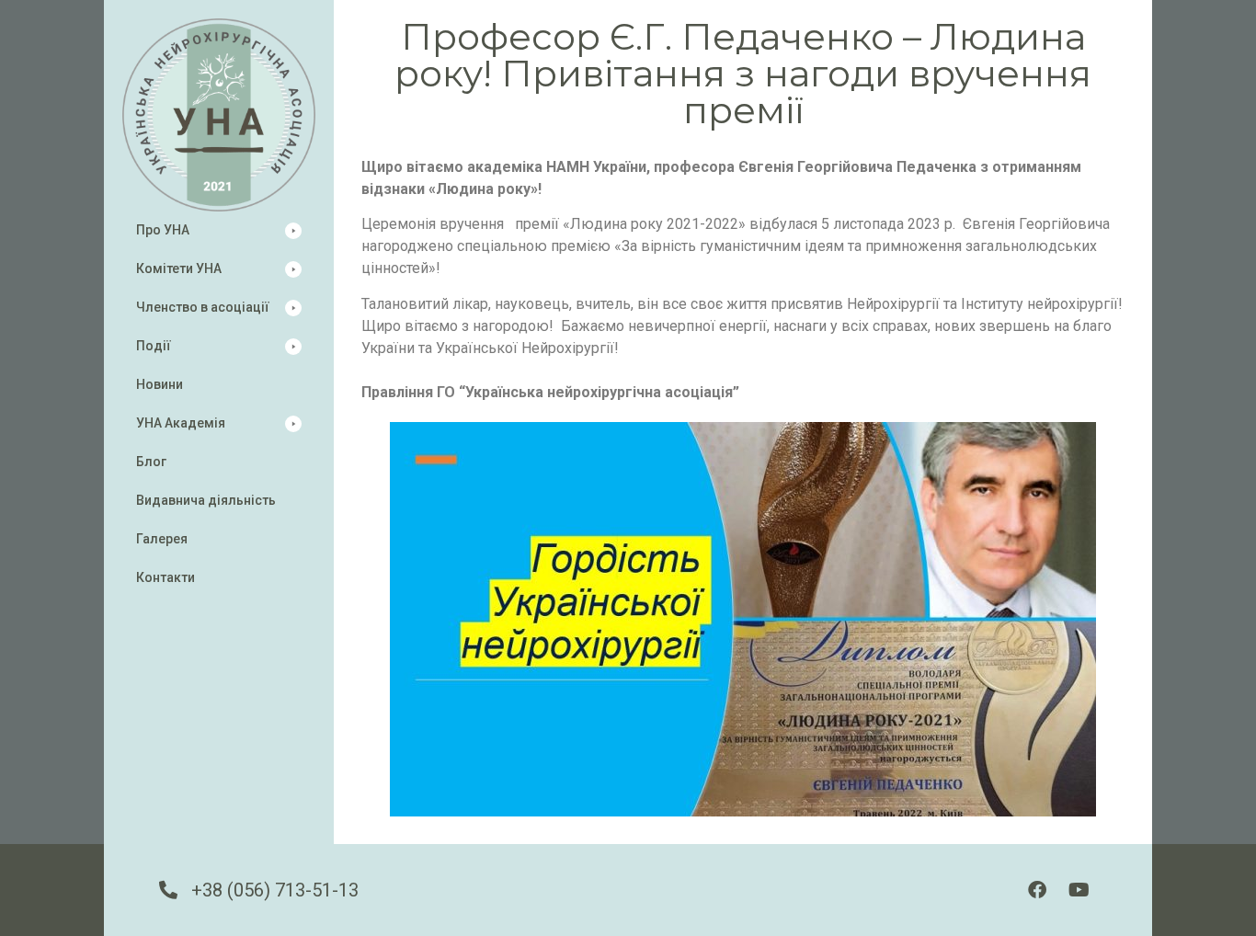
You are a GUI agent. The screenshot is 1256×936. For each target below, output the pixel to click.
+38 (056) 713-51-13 (275, 890)
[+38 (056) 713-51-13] (168, 890)
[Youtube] (1078, 890)
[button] (218, 230)
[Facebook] (1037, 890)
